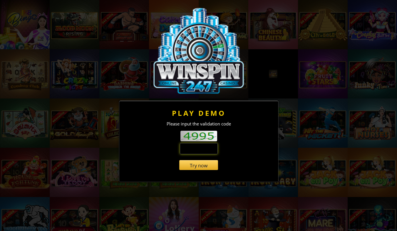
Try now (198, 165)
